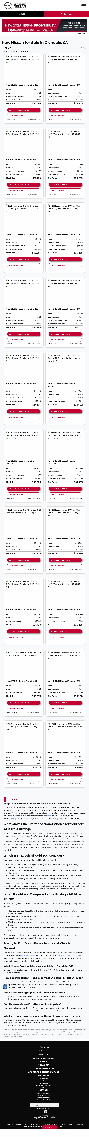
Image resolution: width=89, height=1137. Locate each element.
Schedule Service (43, 1093)
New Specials (43, 1083)
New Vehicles (43, 1079)
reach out (71, 955)
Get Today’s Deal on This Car (19, 110)
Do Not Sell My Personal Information (67, 1125)
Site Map (46, 1125)
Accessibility (21, 1125)
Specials (44, 1087)
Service (44, 1090)
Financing (43, 1062)
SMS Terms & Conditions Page (43, 1072)
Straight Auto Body (43, 1100)
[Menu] (84, 4)
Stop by (60, 955)
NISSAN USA (43, 1065)
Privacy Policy (35, 1125)
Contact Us (9, 1125)
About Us (43, 1055)
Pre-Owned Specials (43, 1085)
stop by (55, 818)
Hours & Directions (43, 1058)
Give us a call (43, 818)
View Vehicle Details (16, 116)
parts (17, 818)
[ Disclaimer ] (81, 34)
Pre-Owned (44, 1081)
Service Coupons (44, 1095)
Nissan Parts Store (43, 1098)
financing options (28, 955)
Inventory (43, 1075)
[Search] (24, 1105)
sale (49, 815)
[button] (5, 987)
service (11, 818)
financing (29, 818)
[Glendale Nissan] (15, 5)
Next (14, 799)
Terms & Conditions (43, 1069)
